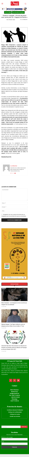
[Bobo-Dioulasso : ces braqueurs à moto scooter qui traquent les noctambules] (14, 294)
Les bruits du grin (18, 12)
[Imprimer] (20, 23)
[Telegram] (17, 23)
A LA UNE (8, 12)
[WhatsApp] (13, 23)
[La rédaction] (6, 169)
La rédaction (13, 166)
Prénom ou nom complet (7, 437)
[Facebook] (7, 23)
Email (2, 441)
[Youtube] (15, 172)
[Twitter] (10, 23)
